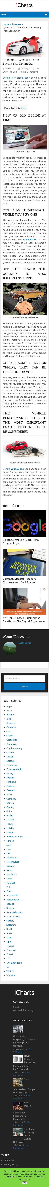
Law (8, 849)
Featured (11, 782)
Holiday (10, 828)
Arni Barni (9, 68)
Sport (9, 929)
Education (11, 765)
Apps (9, 706)
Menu (4, 14)
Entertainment (13, 769)
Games (10, 803)
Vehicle (10, 971)
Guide (9, 811)
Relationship (12, 899)
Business (7, 72)
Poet (8, 891)
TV (7, 958)
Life (8, 853)
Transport (11, 950)
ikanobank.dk (29, 239)
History (10, 820)
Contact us (9, 1160)
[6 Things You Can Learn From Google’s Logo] (24, 523)
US (7, 967)
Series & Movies (14, 912)
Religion (10, 904)
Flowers (10, 790)
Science (10, 908)
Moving (10, 866)
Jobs (8, 845)
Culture (10, 752)
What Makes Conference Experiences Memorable (22, 1111)
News (9, 878)
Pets (8, 887)
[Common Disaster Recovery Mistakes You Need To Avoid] (24, 562)
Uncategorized (14, 963)
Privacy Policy (11, 1164)
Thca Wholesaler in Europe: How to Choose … (24, 1086)
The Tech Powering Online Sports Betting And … (23, 1135)
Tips (8, 941)
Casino (9, 735)
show (23, 108)
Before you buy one (13, 469)
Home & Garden (14, 836)
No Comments (30, 72)
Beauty (10, 714)
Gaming (10, 807)
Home (9, 832)
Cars (15, 72)
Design (9, 756)
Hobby (9, 824)
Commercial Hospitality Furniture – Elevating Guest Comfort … (24, 1041)
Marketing (11, 857)
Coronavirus (12, 744)
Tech (8, 937)
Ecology (10, 761)
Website (10, 975)
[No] (45, 1177)
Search (25, 686)
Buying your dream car (15, 78)
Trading (10, 946)
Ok (24, 1183)
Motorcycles (12, 862)
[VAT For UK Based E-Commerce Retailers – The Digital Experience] (24, 601)
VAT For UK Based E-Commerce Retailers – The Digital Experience (24, 619)
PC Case (10, 883)
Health (9, 815)
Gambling (11, 798)
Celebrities (11, 740)
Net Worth (11, 874)
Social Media (12, 916)
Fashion (10, 777)
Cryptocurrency (14, 748)
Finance (10, 786)
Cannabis (11, 727)
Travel (9, 954)
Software (11, 925)
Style (9, 933)
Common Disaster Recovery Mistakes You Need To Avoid (20, 580)
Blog (8, 719)
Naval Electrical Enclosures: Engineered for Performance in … (24, 1063)
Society (10, 920)
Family (9, 773)
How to (10, 841)
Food (9, 794)
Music (9, 870)
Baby (9, 710)
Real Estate (12, 895)
